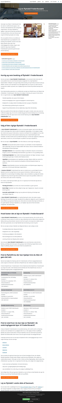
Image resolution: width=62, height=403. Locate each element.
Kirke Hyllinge (5, 345)
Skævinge (4, 350)
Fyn (43, 1)
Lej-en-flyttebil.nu (5, 1)
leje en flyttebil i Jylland (26, 387)
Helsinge (4, 342)
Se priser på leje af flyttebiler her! (31, 13)
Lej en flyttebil (33, 1)
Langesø (4, 347)
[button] (31, 401)
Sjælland (47, 1)
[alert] (31, 397)
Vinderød (4, 352)
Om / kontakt (53, 1)
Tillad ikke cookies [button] (35, 399)
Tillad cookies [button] (26, 399)
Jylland (39, 1)
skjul (13, 58)
